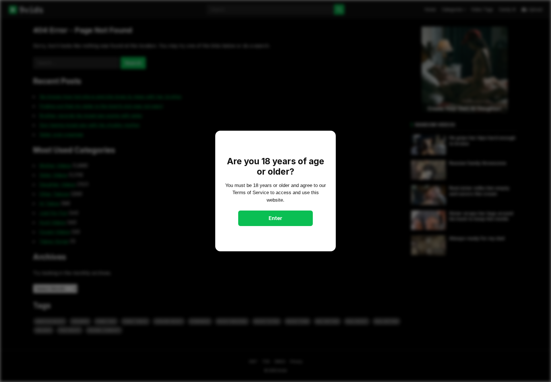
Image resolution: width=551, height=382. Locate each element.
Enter (275, 218)
